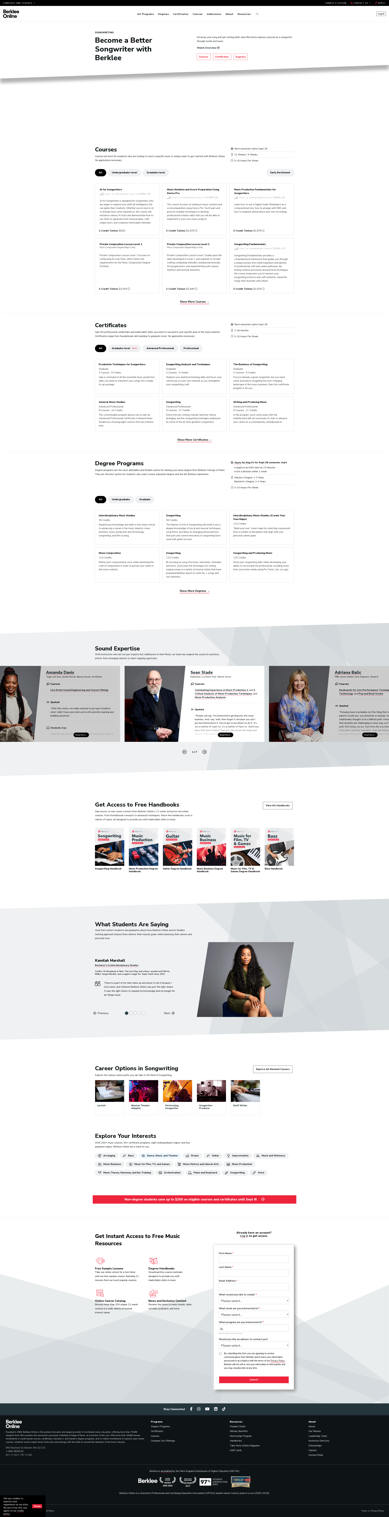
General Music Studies (112, 402)
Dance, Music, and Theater (162, 1155)
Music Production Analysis (210, 697)
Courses (198, 14)
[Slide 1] (126, 1013)
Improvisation (240, 1155)
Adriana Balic (348, 672)
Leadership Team (317, 1436)
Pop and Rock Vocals (371, 693)
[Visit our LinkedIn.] (216, 1409)
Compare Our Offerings (163, 1440)
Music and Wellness (273, 1155)
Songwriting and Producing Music (252, 553)
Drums (194, 1155)
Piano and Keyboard (205, 1172)
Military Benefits (239, 1431)
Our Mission (314, 1431)
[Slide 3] (135, 1013)
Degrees (163, 14)
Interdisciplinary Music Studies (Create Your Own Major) (259, 517)
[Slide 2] (131, 1013)
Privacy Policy (377, 1510)
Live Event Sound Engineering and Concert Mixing (79, 690)
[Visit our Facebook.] (191, 1409)
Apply (381, 3)
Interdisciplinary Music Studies (117, 515)
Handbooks (236, 1440)
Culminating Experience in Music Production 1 (221, 690)
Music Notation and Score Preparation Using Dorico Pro (193, 191)
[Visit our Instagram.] (199, 1409)
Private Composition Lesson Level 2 (188, 246)
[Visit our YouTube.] (207, 1409)
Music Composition (110, 553)
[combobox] (254, 1328)
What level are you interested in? (238, 1308)
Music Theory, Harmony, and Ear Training (127, 1172)
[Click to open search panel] (256, 14)
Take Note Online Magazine (245, 1445)
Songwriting (173, 402)
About (229, 14)
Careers (312, 1450)
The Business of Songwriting (250, 364)
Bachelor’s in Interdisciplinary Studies (116, 965)
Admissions (214, 14)
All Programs (145, 14)
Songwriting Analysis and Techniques (188, 364)
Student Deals (238, 1426)
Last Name (225, 1267)
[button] (204, 752)
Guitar (215, 1155)
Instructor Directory (318, 1440)
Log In (381, 13)
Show (193, 301)
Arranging (109, 1155)
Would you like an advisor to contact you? (243, 1339)
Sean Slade (201, 672)
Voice (260, 1172)
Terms (364, 1510)
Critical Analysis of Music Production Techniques (223, 693)
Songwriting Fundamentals (250, 244)
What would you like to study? (237, 1294)
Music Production (241, 1164)
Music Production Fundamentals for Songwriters (255, 191)
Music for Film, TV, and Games (152, 1164)
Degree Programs (160, 1426)
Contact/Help (315, 1455)
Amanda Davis (60, 672)
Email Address (227, 1280)
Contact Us (361, 3)
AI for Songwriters (111, 189)
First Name (225, 1253)
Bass (130, 1155)
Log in (244, 1236)
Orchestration (172, 1172)
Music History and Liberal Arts (200, 1164)
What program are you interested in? (240, 1322)
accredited (166, 1471)
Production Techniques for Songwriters (122, 364)
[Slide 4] (139, 1013)
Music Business (112, 1164)
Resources (244, 14)
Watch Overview (207, 48)
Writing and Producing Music (250, 402)
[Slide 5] (143, 1013)
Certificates (180, 14)
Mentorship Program (241, 1436)
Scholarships (315, 1445)
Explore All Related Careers (273, 1069)
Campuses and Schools (18, 3)
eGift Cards (236, 1450)
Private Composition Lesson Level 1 (121, 246)
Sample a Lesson (335, 3)
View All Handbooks (278, 805)
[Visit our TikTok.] (223, 1409)
